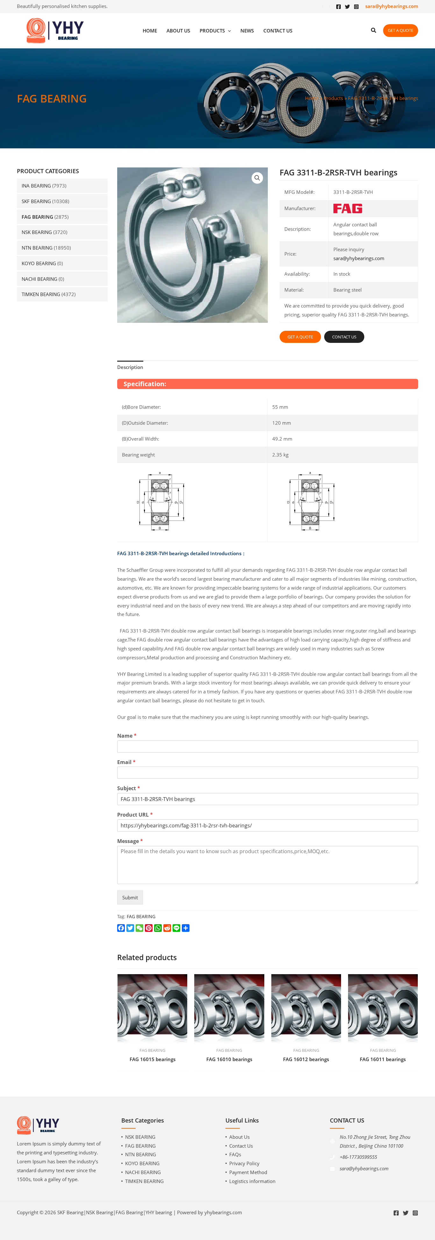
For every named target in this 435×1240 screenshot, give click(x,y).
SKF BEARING (36, 201)
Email (126, 762)
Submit (130, 897)
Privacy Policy (244, 1163)
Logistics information (252, 1181)
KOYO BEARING (39, 263)
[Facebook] (338, 6)
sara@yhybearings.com (358, 258)
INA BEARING (36, 185)
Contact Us (241, 1146)
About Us (239, 1137)
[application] (228, 31)
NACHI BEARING (39, 279)
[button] (257, 178)
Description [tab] (130, 367)
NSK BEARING (37, 232)
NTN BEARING (37, 247)
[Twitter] (347, 6)
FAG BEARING (37, 217)
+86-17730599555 (358, 1157)
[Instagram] (356, 6)
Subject (128, 788)
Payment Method (248, 1172)
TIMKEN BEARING (41, 294)
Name (127, 736)
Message (130, 841)
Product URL (135, 814)
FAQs (235, 1154)
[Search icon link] (374, 31)
